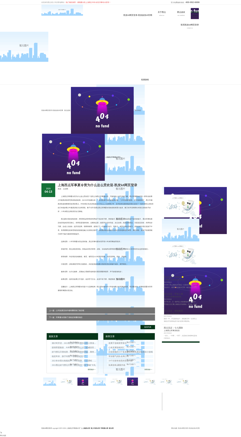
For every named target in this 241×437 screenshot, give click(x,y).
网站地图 (174, 428)
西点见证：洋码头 (172, 277)
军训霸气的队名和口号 (119, 356)
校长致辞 (44, 404)
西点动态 (108, 404)
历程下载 (108, 407)
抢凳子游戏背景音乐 (118, 343)
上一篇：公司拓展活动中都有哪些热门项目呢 (66, 310)
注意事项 (130, 407)
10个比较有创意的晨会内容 (121, 361)
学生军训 (66, 404)
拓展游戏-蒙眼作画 (117, 365)
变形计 (86, 398)
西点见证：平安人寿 (173, 294)
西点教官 (44, 407)
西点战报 (67, 110)
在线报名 (130, 401)
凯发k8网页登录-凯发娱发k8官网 (137, 15)
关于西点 (44, 394)
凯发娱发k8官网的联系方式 (136, 398)
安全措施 (44, 413)
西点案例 (87, 401)
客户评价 (44, 416)
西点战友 (87, 394)
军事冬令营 (67, 394)
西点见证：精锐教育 (173, 311)
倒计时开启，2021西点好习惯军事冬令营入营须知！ (74, 343)
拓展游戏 (145, 80)
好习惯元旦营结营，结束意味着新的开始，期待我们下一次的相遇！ (74, 352)
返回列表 (147, 327)
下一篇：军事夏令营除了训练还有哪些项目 (65, 317)
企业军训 (66, 401)
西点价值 (44, 401)
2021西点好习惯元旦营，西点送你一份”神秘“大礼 (74, 365)
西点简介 (44, 398)
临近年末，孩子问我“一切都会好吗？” (69, 356)
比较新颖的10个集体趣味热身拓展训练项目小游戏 (131, 352)
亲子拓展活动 (67, 407)
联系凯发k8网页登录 (135, 394)
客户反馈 (87, 404)
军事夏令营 (66, 398)
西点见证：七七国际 (173, 328)
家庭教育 (66, 410)
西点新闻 (108, 401)
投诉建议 (130, 404)
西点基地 (44, 410)
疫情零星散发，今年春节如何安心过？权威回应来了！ (74, 347)
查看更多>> (92, 369)
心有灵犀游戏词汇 (117, 347)
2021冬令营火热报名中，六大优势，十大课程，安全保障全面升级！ (74, 361)
